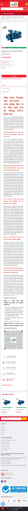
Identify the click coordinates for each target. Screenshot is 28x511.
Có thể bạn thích (6, 385)
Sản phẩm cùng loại (8, 394)
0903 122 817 (8, 78)
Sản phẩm (3, 430)
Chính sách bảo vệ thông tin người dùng (9, 440)
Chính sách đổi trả (4, 450)
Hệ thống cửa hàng (24, 0)
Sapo (17, 509)
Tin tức (2, 432)
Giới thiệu (3, 428)
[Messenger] (3, 504)
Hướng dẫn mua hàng (5, 442)
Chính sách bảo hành (5, 446)
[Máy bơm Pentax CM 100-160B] (21, 402)
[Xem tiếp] (4, 68)
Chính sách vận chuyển (5, 448)
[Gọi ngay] (2, 508)
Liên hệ (2, 434)
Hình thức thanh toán (5, 444)
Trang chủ (3, 426)
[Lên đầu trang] (23, 508)
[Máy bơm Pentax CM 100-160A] (7, 402)
